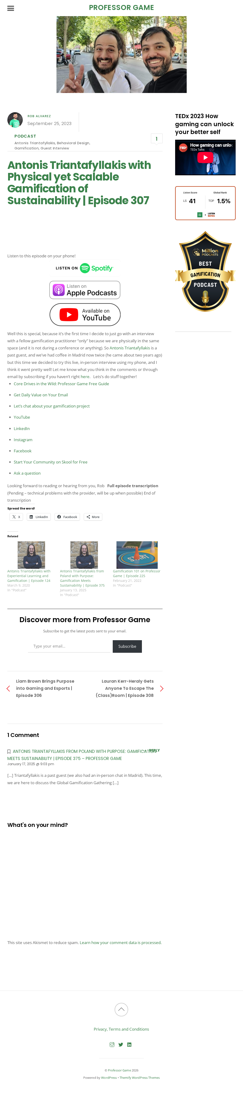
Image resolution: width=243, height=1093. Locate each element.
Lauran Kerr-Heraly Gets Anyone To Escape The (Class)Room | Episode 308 (125, 688)
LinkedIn (22, 428)
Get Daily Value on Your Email (41, 395)
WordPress (109, 1077)
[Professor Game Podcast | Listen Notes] (205, 218)
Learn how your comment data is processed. (121, 942)
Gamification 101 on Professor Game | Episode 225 (136, 573)
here (85, 376)
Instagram (23, 439)
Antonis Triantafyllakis (34, 142)
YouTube (22, 417)
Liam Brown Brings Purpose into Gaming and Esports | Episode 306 (45, 688)
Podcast (25, 136)
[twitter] (120, 1044)
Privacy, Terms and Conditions (121, 1029)
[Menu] (10, 8)
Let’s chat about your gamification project (52, 406)
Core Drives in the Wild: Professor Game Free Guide (61, 383)
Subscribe (127, 646)
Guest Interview (55, 148)
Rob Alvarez (39, 116)
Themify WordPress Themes (140, 1077)
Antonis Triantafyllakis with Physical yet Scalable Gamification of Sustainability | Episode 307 (79, 182)
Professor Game (119, 1070)
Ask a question (27, 473)
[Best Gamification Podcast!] (205, 310)
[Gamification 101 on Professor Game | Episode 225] (137, 555)
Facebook (23, 451)
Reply (154, 750)
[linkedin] (129, 1044)
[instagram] (112, 1044)
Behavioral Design (73, 142)
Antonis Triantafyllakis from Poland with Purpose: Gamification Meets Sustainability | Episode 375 (82, 578)
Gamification (26, 148)
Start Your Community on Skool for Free (51, 462)
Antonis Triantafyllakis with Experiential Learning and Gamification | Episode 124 (29, 576)
